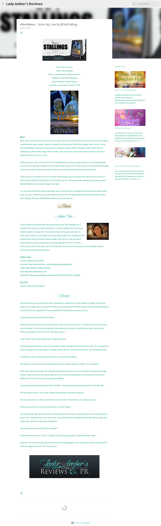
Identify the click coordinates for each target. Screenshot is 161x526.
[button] (21, 32)
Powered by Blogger (82, 523)
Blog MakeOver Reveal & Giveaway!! (127, 166)
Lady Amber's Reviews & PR (69, 85)
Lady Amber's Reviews (24, 4)
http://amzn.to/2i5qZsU (36, 286)
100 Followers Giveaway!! (123, 128)
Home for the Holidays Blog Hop (125, 90)
